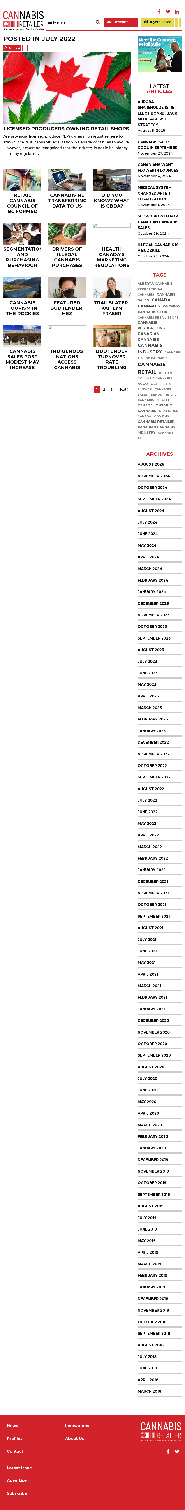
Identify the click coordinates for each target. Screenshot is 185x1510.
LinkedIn (177, 11)
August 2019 (151, 1207)
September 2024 (154, 500)
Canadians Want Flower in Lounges (158, 168)
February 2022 (153, 859)
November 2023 (153, 616)
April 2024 (148, 558)
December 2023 (153, 604)
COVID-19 (161, 417)
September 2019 (154, 1195)
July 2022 (147, 801)
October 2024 (152, 488)
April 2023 (148, 697)
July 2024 (147, 523)
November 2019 (153, 1172)
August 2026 (151, 465)
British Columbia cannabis (155, 376)
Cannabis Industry (150, 349)
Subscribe (119, 22)
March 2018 (149, 1392)
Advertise (17, 1481)
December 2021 (153, 882)
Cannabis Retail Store (158, 318)
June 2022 (147, 813)
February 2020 (153, 1137)
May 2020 (147, 1102)
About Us (74, 1439)
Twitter (168, 11)
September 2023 (154, 639)
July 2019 (147, 1218)
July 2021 (147, 940)
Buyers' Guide (159, 22)
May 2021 (146, 963)
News (12, 1427)
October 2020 (152, 1044)
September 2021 (154, 917)
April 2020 (148, 1114)
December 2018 (153, 1300)
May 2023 (147, 685)
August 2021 (150, 929)
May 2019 (147, 1242)
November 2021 (153, 894)
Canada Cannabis (154, 304)
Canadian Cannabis (149, 337)
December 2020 (153, 1021)
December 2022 (153, 743)
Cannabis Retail (152, 369)
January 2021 (151, 1010)
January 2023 (152, 732)
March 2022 (150, 848)
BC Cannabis (156, 359)
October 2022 (152, 766)
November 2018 (153, 1311)
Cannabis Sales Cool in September (157, 145)
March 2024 (150, 569)
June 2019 (147, 1230)
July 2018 (147, 1358)
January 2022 (152, 871)
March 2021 (149, 987)
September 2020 (154, 1056)
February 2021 (152, 998)
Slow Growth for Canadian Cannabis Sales (158, 223)
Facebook (159, 11)
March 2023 (150, 709)
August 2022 (151, 790)
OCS (154, 384)
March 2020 (150, 1126)
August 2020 (151, 1068)
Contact (15, 1452)
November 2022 (153, 755)
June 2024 (148, 535)
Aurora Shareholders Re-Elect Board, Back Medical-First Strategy (157, 114)
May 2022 (147, 824)
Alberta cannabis (155, 284)
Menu (59, 23)
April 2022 (148, 836)
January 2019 (151, 1288)
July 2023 (147, 662)
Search (97, 22)
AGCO (143, 384)
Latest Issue (19, 1468)
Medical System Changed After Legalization (155, 194)
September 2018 (154, 1334)
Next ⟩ (124, 389)
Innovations (77, 1427)
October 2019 (152, 1184)
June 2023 (147, 674)
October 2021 (152, 905)
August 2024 (151, 511)
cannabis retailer (156, 422)
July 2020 (147, 1079)
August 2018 (151, 1346)
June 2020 (148, 1091)
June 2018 (147, 1369)
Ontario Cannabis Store (159, 310)
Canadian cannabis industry (156, 430)
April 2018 (148, 1381)
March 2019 (149, 1265)
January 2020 (152, 1149)
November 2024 (154, 477)
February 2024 (153, 581)
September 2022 (154, 778)
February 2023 (153, 720)
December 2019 (153, 1160)
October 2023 (152, 627)
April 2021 (148, 975)
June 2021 (147, 952)
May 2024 (147, 546)
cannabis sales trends (154, 392)
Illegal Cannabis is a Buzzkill (158, 248)
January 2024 (152, 593)
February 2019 (152, 1276)
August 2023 (151, 651)
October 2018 (152, 1323)
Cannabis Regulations (151, 326)
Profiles (15, 1439)
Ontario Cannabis (155, 408)
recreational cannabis (150, 292)
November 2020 (154, 1033)
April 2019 (148, 1253)
